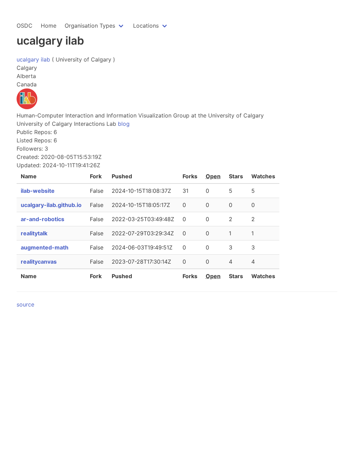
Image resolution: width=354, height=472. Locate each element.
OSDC (24, 25)
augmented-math (44, 247)
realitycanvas (39, 261)
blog (124, 123)
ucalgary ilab (33, 59)
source (25, 304)
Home (48, 25)
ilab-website (38, 190)
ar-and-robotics (42, 219)
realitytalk (34, 233)
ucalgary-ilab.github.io (51, 204)
